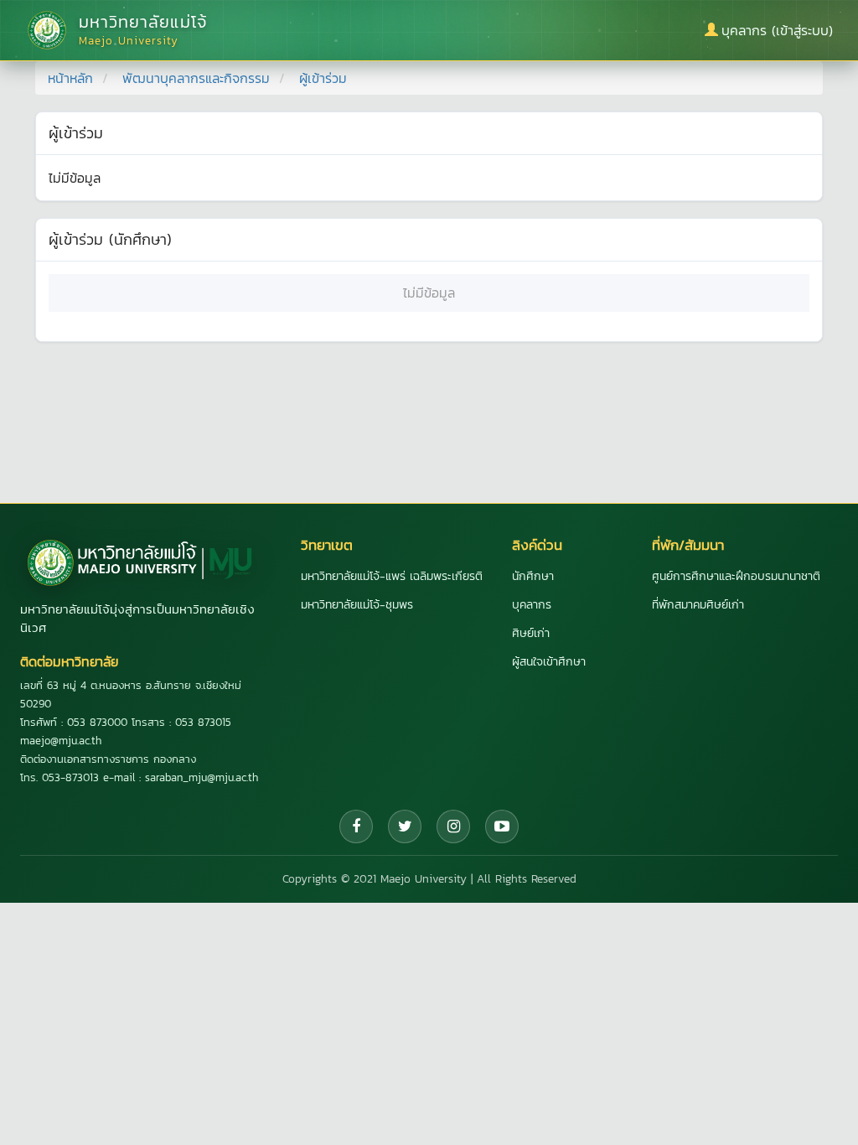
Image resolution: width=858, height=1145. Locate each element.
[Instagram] (453, 826)
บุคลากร (531, 605)
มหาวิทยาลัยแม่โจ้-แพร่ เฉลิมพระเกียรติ (392, 576)
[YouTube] (502, 826)
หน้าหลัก (70, 78)
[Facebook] (356, 826)
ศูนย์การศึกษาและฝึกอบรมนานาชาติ (736, 576)
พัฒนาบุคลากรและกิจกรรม (196, 78)
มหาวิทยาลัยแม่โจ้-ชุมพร (357, 605)
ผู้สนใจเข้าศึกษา (549, 662)
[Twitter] (404, 826)
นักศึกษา (533, 576)
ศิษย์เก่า (531, 633)
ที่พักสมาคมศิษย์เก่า (698, 605)
